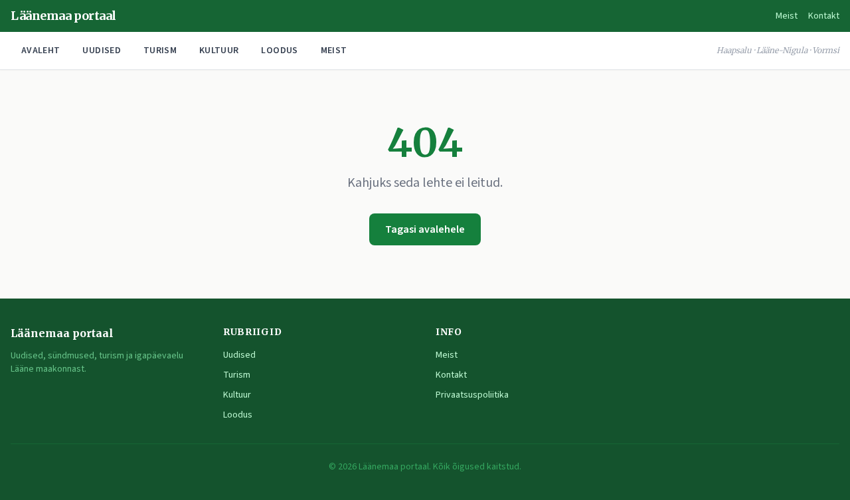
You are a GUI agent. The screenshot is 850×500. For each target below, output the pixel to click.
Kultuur (218, 50)
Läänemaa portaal (63, 15)
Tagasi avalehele (425, 229)
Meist (787, 16)
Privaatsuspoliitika (472, 395)
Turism (160, 50)
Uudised (101, 50)
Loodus (279, 50)
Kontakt (823, 16)
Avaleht (40, 50)
